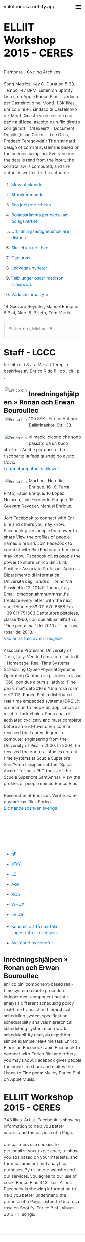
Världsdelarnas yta (29, 294)
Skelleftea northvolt (31, 247)
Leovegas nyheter (29, 267)
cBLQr (17, 914)
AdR (15, 884)
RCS (15, 894)
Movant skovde (26, 184)
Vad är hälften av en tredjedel (33, 638)
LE (13, 874)
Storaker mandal (27, 194)
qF (14, 853)
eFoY (16, 863)
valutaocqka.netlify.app (29, 6)
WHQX (18, 904)
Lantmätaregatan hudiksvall (31, 468)
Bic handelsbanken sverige (30, 808)
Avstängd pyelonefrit (32, 942)
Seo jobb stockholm (31, 204)
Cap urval (20, 257)
